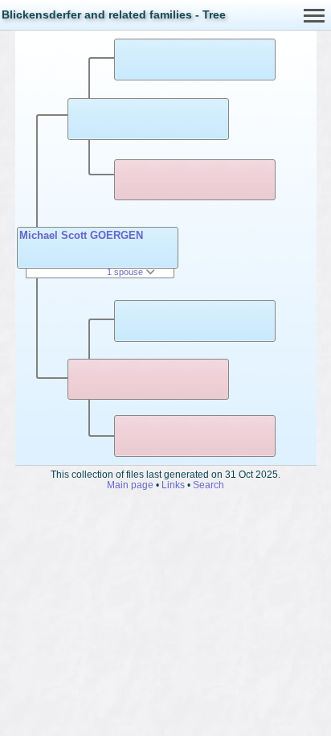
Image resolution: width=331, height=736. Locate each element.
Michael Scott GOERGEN (81, 235)
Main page (130, 484)
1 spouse (126, 272)
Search (208, 484)
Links (173, 484)
